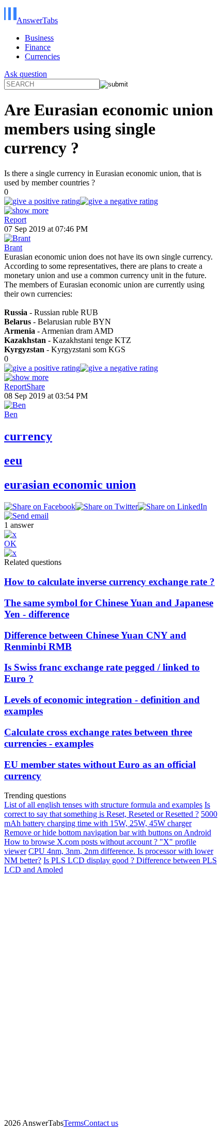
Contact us (101, 1123)
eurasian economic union (70, 484)
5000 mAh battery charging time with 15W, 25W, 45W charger (110, 819)
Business (39, 37)
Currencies (42, 56)
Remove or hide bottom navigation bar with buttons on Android (107, 832)
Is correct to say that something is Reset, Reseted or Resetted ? (107, 809)
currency (28, 436)
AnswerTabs (37, 20)
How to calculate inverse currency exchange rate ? (109, 581)
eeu (13, 460)
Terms (74, 1123)
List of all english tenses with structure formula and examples (103, 804)
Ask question (25, 74)
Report (15, 219)
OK (10, 543)
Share (35, 386)
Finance (38, 47)
